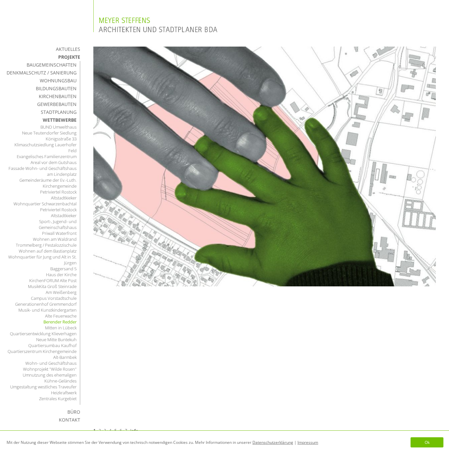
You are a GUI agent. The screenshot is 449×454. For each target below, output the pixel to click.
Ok (427, 442)
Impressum (307, 442)
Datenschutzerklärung (272, 442)
